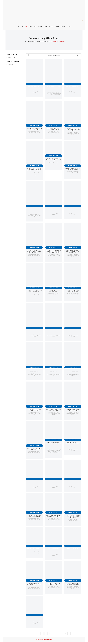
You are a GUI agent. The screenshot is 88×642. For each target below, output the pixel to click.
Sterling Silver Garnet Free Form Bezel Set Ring (53, 291)
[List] (30, 55)
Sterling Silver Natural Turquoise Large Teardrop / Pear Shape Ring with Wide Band (73, 444)
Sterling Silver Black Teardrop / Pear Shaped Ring (73, 584)
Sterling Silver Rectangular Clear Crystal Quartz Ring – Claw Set (73, 129)
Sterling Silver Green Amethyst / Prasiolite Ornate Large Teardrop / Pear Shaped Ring (34, 169)
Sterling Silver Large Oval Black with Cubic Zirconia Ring (34, 482)
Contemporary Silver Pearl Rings (53, 450)
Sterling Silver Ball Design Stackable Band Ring (34, 87)
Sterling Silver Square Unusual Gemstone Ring (53, 482)
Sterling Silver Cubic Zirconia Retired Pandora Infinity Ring (34, 549)
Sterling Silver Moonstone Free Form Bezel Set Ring (34, 331)
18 (61, 633)
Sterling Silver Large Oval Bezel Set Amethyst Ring (34, 516)
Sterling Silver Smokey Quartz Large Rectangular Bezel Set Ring (53, 159)
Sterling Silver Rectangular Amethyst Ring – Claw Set (54, 129)
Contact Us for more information (44, 639)
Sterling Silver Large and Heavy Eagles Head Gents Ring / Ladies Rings (34, 210)
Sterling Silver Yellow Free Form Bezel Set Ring (53, 209)
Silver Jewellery (31, 41)
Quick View (40, 61)
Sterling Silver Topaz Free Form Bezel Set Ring (72, 371)
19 (65, 633)
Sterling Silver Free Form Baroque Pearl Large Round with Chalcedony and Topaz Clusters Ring (53, 444)
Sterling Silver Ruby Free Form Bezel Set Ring (53, 371)
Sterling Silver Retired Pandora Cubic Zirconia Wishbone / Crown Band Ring (54, 550)
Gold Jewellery (50, 94)
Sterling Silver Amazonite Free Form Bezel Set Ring (53, 331)
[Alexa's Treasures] (34, 9)
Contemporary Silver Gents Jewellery (34, 213)
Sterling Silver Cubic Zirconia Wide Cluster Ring (34, 129)
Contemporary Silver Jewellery (44, 41)
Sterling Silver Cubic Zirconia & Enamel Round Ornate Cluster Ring (73, 516)
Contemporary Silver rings (33, 91)
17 (57, 633)
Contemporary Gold (50, 91)
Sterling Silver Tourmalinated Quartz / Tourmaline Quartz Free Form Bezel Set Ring (34, 251)
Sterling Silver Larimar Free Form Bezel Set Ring (34, 371)
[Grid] (28, 55)
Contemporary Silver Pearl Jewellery (53, 449)
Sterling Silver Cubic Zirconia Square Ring (73, 87)
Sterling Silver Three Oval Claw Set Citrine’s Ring (72, 482)
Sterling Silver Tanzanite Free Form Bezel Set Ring (53, 410)
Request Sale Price (34, 83)
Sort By (78, 55)
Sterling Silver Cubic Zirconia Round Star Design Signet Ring (53, 516)
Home (25, 41)
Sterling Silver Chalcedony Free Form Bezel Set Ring (73, 209)
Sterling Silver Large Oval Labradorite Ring (53, 584)
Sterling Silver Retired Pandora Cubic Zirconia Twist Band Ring (73, 550)
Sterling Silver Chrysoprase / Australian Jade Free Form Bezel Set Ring (73, 251)
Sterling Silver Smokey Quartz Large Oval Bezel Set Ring (72, 169)
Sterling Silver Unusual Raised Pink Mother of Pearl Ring (34, 618)
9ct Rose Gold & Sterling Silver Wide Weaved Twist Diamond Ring (53, 88)
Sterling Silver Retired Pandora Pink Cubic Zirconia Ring (34, 584)
